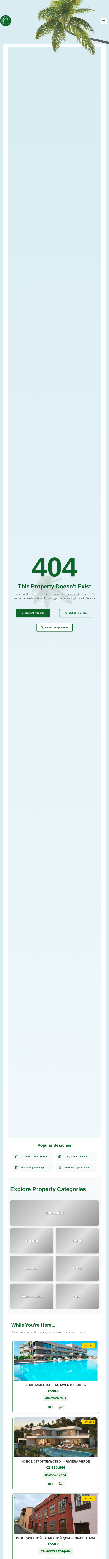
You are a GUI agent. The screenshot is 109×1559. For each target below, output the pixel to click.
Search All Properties (35, 612)
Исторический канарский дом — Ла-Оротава (55, 1538)
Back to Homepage (78, 612)
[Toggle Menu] (104, 21)
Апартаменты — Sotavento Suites (55, 1385)
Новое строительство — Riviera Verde (55, 1461)
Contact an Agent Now (56, 627)
